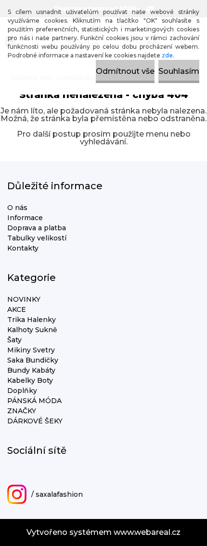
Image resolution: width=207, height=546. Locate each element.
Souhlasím (178, 71)
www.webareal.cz (147, 532)
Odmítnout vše (125, 71)
